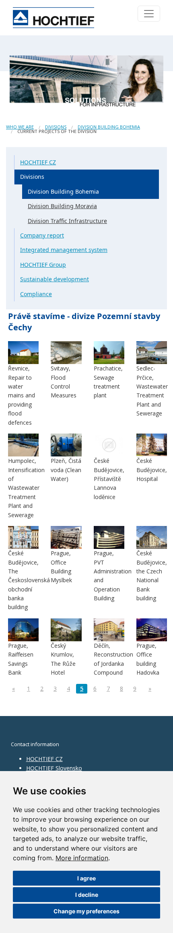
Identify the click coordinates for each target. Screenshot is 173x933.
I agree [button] (86, 878)
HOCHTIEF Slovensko (54, 768)
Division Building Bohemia (109, 127)
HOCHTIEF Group (43, 264)
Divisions (55, 127)
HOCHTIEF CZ (38, 162)
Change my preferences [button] (86, 911)
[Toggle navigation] (149, 14)
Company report (42, 235)
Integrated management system (63, 250)
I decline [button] (86, 894)
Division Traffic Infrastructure (67, 221)
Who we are (20, 127)
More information (82, 858)
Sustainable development (54, 279)
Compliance (36, 294)
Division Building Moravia (62, 206)
